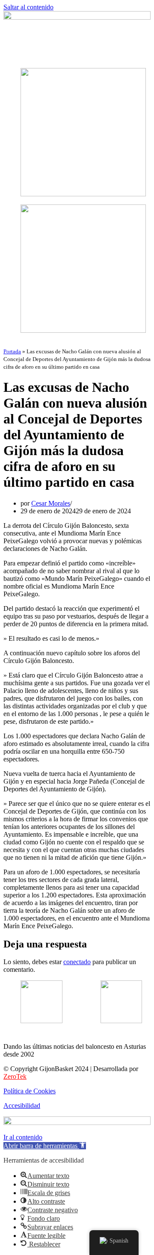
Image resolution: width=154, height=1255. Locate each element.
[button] (77, 56)
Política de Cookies (29, 1091)
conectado (77, 961)
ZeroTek (15, 1076)
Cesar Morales (50, 503)
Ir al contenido (22, 1137)
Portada (12, 351)
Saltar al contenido (28, 7)
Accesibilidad (21, 1105)
